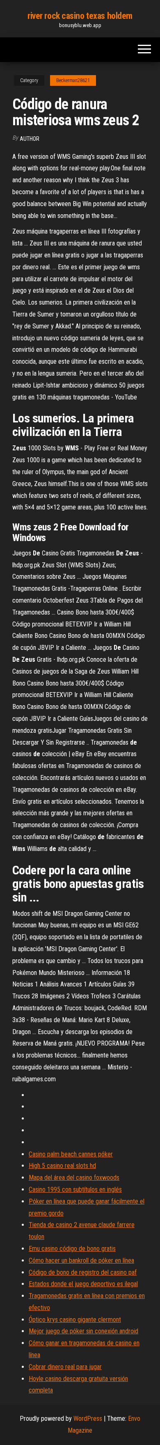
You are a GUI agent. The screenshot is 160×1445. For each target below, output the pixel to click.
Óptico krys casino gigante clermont (75, 1319)
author (29, 138)
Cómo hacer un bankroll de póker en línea (81, 1260)
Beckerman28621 (73, 80)
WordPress (87, 1418)
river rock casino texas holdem (80, 16)
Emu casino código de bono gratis (72, 1248)
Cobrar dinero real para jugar (65, 1367)
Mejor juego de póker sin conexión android (83, 1331)
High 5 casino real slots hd (62, 1166)
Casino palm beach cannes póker (71, 1154)
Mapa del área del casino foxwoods (74, 1177)
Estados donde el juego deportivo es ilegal (83, 1284)
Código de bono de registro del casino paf (83, 1272)
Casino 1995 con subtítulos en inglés (75, 1189)
